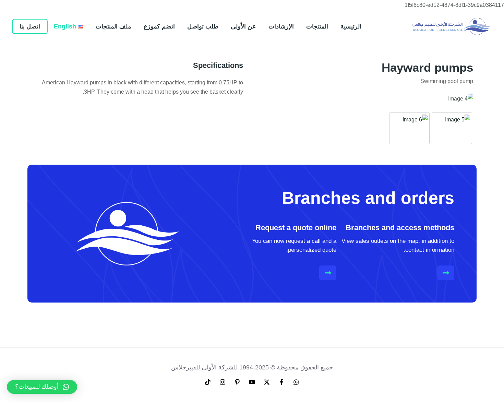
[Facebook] (281, 382)
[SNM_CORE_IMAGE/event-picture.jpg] (452, 128)
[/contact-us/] (445, 272)
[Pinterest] (237, 382)
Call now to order (173, 119)
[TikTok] (208, 382)
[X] (267, 382)
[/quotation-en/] (328, 272)
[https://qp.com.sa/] (451, 26)
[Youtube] (252, 382)
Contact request (99, 119)
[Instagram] (222, 382)
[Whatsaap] (296, 382)
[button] (42, 387)
